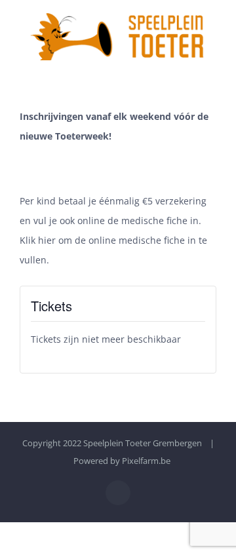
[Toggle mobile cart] (187, 67)
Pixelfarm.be (146, 461)
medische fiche (154, 220)
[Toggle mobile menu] (211, 67)
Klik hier (38, 240)
